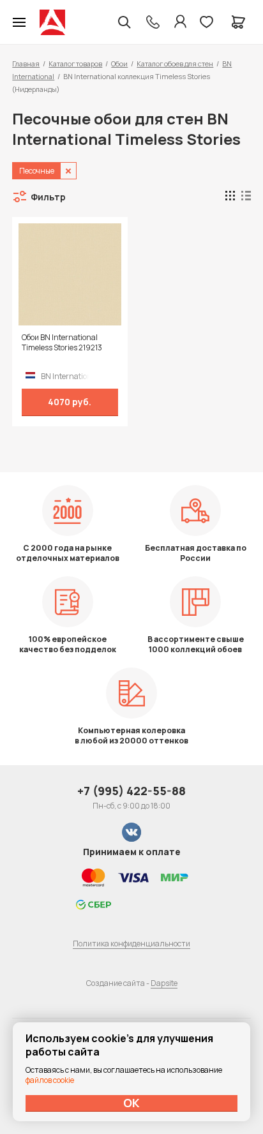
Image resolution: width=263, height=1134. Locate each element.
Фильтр (48, 197)
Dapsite (164, 983)
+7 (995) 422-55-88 (131, 790)
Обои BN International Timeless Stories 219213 (62, 342)
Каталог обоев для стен (175, 63)
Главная (26, 63)
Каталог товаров (75, 63)
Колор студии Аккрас (52, 22)
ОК (131, 1102)
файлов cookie (50, 1080)
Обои (119, 63)
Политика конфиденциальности (131, 943)
